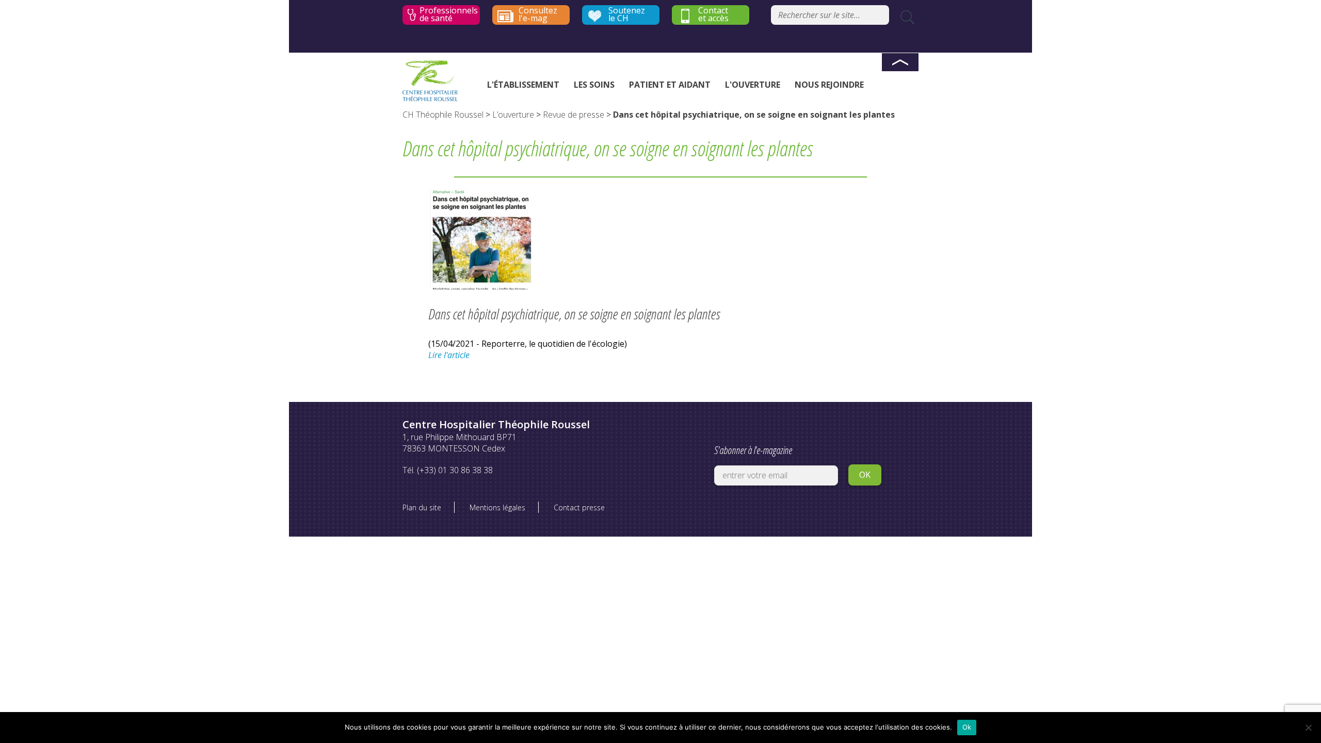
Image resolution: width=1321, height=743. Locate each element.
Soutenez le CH (626, 14)
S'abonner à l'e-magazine (753, 450)
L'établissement (523, 84)
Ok (967, 727)
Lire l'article (449, 355)
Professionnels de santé (449, 14)
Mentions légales (497, 507)
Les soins (594, 84)
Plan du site (421, 507)
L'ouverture (752, 84)
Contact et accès (713, 14)
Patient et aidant (670, 84)
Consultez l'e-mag (538, 14)
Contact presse (579, 507)
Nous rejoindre (829, 84)
